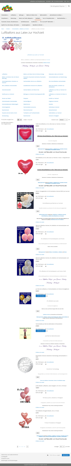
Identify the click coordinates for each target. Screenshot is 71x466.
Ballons (51, 252)
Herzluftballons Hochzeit (55, 149)
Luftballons (51, 148)
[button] (67, 1)
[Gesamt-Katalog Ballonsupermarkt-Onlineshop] (42, 66)
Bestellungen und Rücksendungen (9, 460)
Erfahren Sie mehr (40, 154)
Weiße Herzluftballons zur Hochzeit (56, 216)
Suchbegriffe (4, 456)
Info (38, 146)
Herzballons (59, 436)
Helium (65, 252)
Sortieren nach (54, 119)
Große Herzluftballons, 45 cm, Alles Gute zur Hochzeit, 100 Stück (50, 124)
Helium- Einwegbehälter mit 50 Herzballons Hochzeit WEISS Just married (52, 191)
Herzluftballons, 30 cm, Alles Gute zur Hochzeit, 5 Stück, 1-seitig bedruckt (53, 157)
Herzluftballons (48, 149)
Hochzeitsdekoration (54, 316)
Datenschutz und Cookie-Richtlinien (9, 454)
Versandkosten (50, 129)
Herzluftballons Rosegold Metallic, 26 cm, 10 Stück (47, 410)
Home (2, 28)
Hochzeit (8, 28)
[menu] (35, 20)
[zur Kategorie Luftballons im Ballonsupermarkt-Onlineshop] (45, 152)
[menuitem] (5, 15)
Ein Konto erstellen (58, 1)
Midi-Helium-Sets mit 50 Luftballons (57, 219)
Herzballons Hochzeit (63, 148)
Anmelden (48, 1)
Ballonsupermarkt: (41, 148)
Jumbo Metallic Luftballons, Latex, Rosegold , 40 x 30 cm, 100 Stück (51, 385)
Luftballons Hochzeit (46, 62)
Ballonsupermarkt (42, 252)
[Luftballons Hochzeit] (45, 280)
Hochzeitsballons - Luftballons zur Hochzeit (20, 28)
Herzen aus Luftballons (44, 380)
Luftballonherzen (56, 148)
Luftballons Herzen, (42, 436)
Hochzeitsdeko (50, 380)
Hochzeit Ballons (65, 316)
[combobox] (58, 6)
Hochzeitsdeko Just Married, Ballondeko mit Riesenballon (49, 324)
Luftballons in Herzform (56, 435)
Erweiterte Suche (5, 458)
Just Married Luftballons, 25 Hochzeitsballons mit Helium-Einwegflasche (52, 289)
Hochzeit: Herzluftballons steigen (59, 380)
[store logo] (7, 8)
